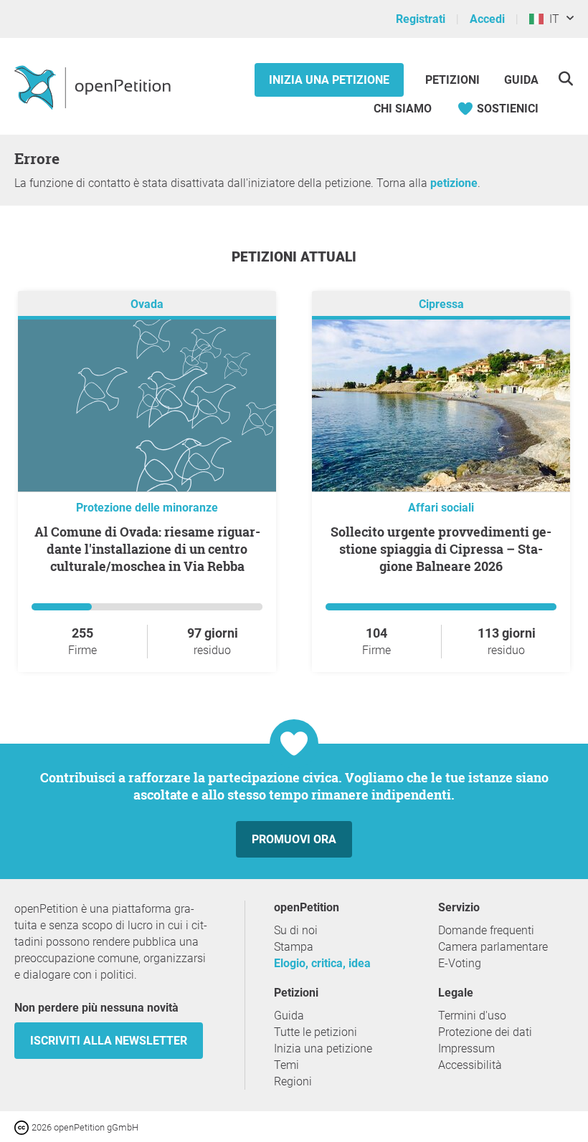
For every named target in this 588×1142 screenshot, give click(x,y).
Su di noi (296, 930)
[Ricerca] (565, 78)
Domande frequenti (486, 930)
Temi (286, 1065)
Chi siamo (403, 108)
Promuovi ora (294, 839)
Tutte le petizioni (315, 1032)
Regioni (293, 1081)
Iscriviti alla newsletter (108, 1040)
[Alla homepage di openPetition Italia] (94, 86)
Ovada (147, 304)
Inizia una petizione (329, 80)
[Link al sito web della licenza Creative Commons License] (23, 1126)
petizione (454, 183)
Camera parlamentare (493, 947)
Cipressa (441, 304)
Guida (521, 80)
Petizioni (454, 80)
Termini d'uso (472, 1015)
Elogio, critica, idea (322, 963)
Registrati (420, 19)
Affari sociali (441, 507)
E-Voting (459, 963)
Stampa (293, 947)
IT (551, 19)
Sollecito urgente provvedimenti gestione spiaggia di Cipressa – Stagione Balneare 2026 (441, 549)
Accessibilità (470, 1065)
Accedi (487, 19)
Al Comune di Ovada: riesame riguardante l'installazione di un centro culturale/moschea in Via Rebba (147, 549)
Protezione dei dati (485, 1032)
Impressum (466, 1048)
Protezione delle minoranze (147, 507)
